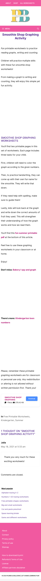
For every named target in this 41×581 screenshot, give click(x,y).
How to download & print (12, 555)
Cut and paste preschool (11, 509)
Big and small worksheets (11, 505)
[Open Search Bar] (38, 29)
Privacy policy (8, 539)
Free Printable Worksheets (17, 416)
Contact (5, 535)
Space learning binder (10, 513)
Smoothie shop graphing (13, 398)
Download (31, 398)
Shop (15, 3)
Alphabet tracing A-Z (9, 493)
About (8, 3)
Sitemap (5, 547)
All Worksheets (27, 3)
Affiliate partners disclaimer (13, 568)
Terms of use (7, 543)
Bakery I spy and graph (24, 270)
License (5, 563)
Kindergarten (7, 420)
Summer (19, 420)
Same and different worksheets (14, 517)
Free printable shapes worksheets (15, 501)
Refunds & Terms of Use (12, 559)
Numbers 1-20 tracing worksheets (15, 497)
